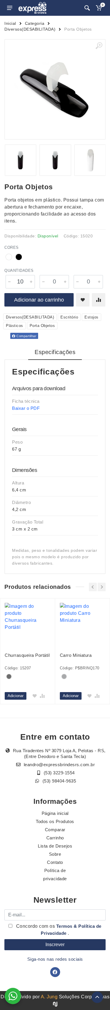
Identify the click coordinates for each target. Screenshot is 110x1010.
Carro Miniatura (76, 655)
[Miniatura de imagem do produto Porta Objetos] (20, 160)
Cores (11, 247)
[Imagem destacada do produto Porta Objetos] (55, 89)
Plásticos (14, 325)
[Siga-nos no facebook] (55, 972)
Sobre (55, 854)
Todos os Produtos (55, 821)
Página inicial (55, 813)
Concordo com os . (58, 930)
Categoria (35, 23)
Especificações (55, 352)
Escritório (69, 317)
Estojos (91, 317)
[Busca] (87, 8)
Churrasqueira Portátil (27, 655)
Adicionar (15, 696)
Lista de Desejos (55, 845)
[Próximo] (102, 587)
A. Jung (49, 996)
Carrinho (55, 837)
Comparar (55, 829)
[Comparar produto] (98, 300)
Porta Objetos (42, 325)
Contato (55, 862)
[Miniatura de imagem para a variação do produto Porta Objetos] (55, 160)
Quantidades (19, 270)
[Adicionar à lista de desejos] (82, 300)
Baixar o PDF (26, 408)
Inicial (10, 23)
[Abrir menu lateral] (9, 8)
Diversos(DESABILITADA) (29, 29)
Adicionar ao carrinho (39, 300)
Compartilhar (26, 336)
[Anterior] (93, 587)
